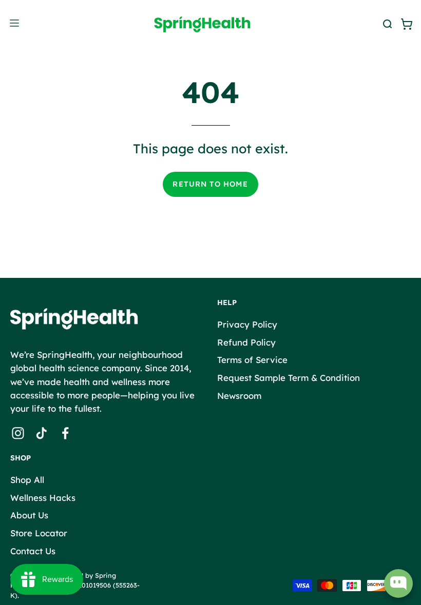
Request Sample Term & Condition (288, 377)
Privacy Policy (247, 324)
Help (227, 302)
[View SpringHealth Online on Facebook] (65, 433)
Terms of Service (252, 359)
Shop (20, 458)
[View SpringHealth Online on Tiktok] (41, 433)
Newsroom (239, 395)
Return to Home (210, 184)
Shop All (27, 479)
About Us (29, 515)
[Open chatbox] (398, 583)
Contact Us (32, 550)
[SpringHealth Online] (210, 24)
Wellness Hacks (42, 497)
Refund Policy (246, 341)
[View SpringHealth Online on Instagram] (18, 433)
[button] (386, 24)
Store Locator (38, 533)
